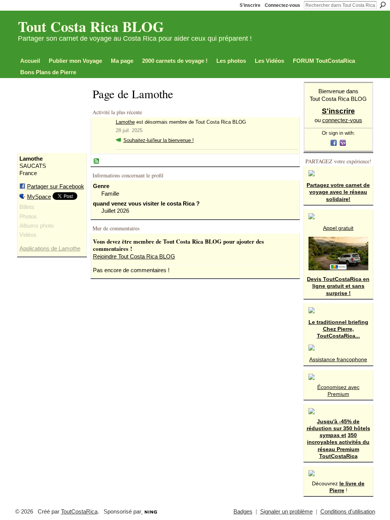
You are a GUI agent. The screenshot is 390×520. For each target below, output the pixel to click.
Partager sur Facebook (55, 186)
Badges (243, 512)
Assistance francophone (338, 359)
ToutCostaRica (79, 512)
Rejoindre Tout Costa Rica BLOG (134, 256)
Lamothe (125, 122)
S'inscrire (250, 5)
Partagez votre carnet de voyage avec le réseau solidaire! (338, 192)
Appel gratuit (338, 228)
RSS (96, 161)
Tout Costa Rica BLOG (91, 26)
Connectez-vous (282, 5)
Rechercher (383, 5)
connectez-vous (342, 120)
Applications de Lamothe (49, 249)
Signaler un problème (286, 512)
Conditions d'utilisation (347, 512)
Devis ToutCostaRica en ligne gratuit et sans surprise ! (338, 286)
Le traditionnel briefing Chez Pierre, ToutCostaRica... (338, 329)
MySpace (39, 196)
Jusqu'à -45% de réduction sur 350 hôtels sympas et (338, 428)
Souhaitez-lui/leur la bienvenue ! (158, 140)
